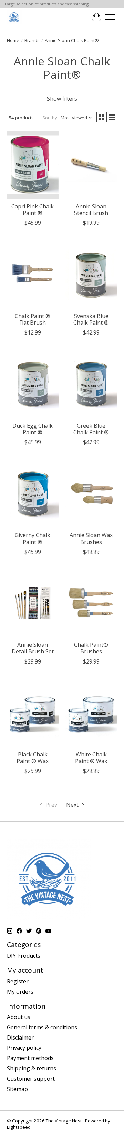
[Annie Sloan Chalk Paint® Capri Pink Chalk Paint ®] (33, 165)
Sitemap (17, 1089)
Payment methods (30, 1058)
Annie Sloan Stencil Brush (91, 210)
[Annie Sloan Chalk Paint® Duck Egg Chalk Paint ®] (33, 384)
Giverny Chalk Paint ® (32, 538)
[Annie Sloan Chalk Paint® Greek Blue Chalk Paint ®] (91, 384)
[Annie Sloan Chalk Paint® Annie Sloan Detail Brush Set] (33, 603)
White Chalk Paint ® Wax (91, 758)
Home (13, 40)
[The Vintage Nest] (14, 17)
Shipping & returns (31, 1068)
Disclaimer (20, 1037)
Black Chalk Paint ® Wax (33, 758)
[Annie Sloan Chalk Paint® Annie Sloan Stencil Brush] (91, 165)
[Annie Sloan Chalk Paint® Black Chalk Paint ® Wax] (33, 713)
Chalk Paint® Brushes (91, 648)
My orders (20, 991)
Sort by (49, 117)
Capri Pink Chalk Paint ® (32, 210)
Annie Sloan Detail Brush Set (33, 648)
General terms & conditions (42, 1027)
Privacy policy (24, 1048)
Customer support (31, 1078)
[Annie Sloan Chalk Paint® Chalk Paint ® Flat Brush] (33, 274)
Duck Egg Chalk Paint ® (32, 429)
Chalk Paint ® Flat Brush (32, 319)
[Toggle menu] (110, 17)
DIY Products (23, 955)
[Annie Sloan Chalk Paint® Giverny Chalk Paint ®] (33, 494)
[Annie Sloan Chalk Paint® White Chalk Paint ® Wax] (91, 713)
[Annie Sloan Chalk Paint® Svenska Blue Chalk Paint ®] (91, 274)
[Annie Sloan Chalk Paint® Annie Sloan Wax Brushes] (91, 494)
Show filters (62, 98)
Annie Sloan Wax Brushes (91, 538)
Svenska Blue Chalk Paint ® (91, 319)
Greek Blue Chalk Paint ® (91, 429)
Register (18, 981)
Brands (32, 40)
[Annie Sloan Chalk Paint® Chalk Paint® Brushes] (91, 603)
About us (18, 1017)
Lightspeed (19, 1127)
